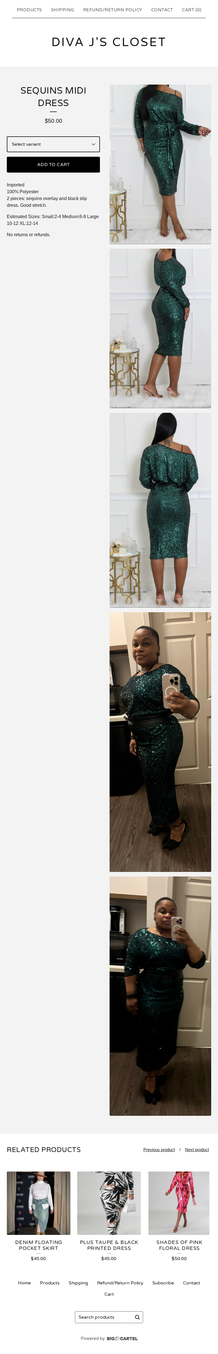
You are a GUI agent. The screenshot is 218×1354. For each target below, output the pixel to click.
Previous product (159, 1149)
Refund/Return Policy (112, 9)
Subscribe (163, 1283)
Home (24, 1283)
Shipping (62, 9)
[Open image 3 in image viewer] (160, 510)
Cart (109, 1294)
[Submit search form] (137, 1317)
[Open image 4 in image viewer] (160, 742)
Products (29, 9)
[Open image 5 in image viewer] (160, 996)
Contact (162, 9)
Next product (197, 1149)
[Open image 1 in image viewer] (160, 164)
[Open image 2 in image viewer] (160, 328)
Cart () (191, 9)
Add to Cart (53, 164)
